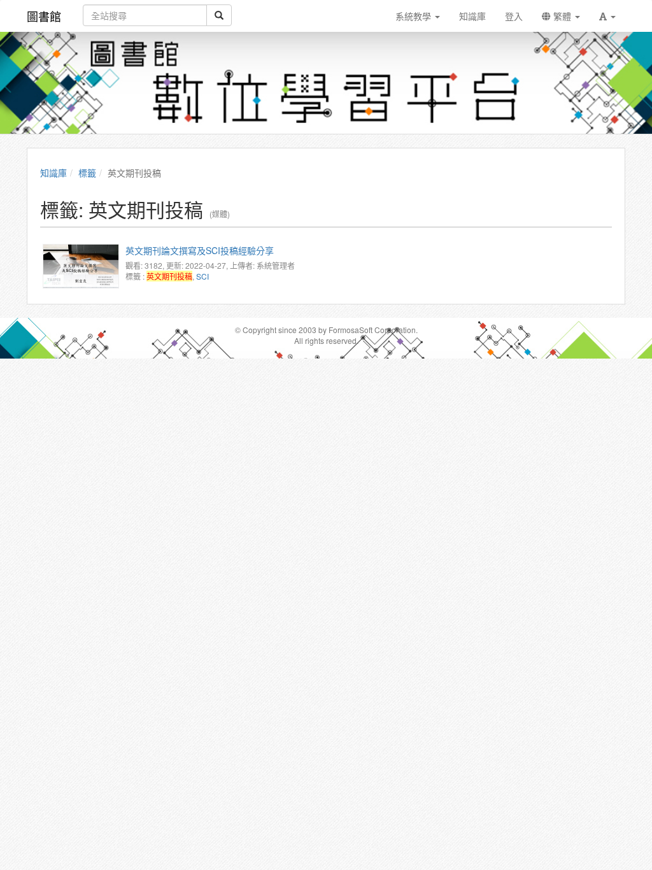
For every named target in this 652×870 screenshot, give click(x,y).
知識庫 (53, 172)
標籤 (87, 172)
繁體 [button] (562, 16)
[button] (607, 16)
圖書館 (44, 16)
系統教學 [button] (414, 16)
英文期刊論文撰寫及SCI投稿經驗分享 (199, 250)
